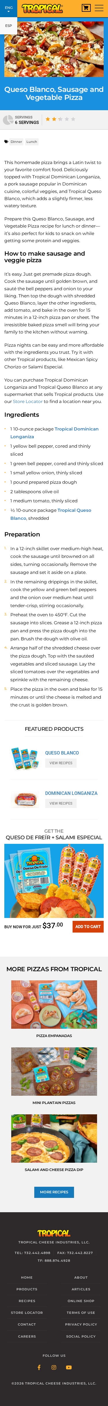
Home (27, 1277)
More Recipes (54, 1192)
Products (26, 1289)
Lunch (31, 142)
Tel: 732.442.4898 (32, 1253)
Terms (81, 1313)
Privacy (81, 1324)
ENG (9, 7)
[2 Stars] (54, 119)
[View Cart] (86, 8)
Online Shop (81, 1301)
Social (81, 1336)
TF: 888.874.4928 (54, 1261)
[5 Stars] (73, 119)
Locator (27, 1313)
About (81, 1277)
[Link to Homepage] (45, 7)
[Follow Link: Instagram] (54, 1368)
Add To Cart (88, 926)
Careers (27, 1336)
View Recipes (61, 763)
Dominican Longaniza (71, 793)
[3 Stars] (60, 119)
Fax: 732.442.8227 (75, 1253)
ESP (8, 25)
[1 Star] (48, 119)
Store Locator (28, 401)
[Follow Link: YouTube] (69, 1368)
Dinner (16, 142)
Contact (27, 1324)
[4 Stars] (67, 119)
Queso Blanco (62, 753)
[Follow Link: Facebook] (39, 1368)
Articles (81, 1289)
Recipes (27, 1301)
